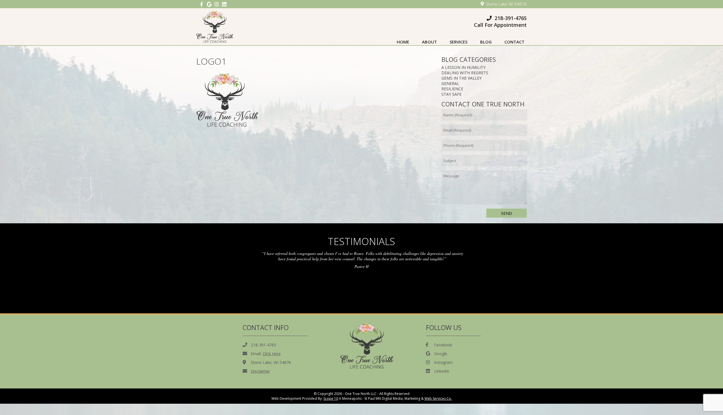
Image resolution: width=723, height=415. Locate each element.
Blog (486, 42)
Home (403, 42)
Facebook (443, 345)
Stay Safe (451, 94)
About (429, 42)
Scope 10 (330, 398)
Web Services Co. (438, 398)
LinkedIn (441, 371)
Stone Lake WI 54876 (506, 4)
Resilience (452, 88)
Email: (266, 353)
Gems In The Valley (461, 78)
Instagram (443, 362)
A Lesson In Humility (463, 67)
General (450, 83)
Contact (514, 42)
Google (440, 353)
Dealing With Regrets (464, 72)
